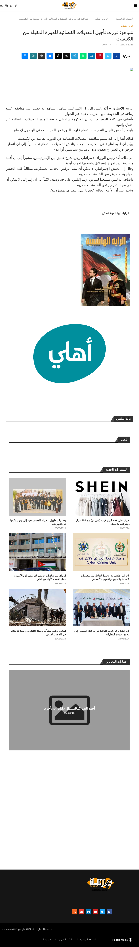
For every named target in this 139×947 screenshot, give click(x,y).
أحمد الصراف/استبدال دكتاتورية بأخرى (69, 708)
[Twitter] (11, 5)
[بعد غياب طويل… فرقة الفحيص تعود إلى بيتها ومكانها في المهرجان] (37, 497)
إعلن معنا (47, 939)
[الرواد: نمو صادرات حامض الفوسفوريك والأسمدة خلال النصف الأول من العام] (37, 552)
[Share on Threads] (58, 56)
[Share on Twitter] (108, 56)
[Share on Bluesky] (50, 56)
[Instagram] (6, 5)
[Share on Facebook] (116, 56)
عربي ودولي (101, 18)
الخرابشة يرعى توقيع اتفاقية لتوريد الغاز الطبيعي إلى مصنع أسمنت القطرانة (102, 632)
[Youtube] (1, 5)
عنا (72, 939)
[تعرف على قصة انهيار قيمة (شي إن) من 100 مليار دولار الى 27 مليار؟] (101, 497)
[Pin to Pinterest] (99, 56)
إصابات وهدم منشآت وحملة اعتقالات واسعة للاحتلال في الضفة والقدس (38, 632)
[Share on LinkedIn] (91, 56)
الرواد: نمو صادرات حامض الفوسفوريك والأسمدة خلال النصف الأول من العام (40, 577)
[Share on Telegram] (74, 56)
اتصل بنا (62, 939)
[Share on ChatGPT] (41, 56)
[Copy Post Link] (66, 56)
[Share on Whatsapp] (83, 56)
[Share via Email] (25, 56)
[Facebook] (15, 5)
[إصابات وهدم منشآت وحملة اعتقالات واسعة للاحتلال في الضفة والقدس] (37, 607)
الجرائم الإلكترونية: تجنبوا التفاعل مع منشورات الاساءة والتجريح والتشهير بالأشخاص (105, 577)
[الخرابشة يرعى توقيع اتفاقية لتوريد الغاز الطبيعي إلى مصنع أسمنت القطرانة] (101, 607)
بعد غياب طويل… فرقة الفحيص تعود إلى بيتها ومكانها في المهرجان (38, 522)
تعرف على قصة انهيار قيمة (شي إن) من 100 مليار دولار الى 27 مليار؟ (103, 522)
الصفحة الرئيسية (124, 18)
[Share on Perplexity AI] (33, 56)
